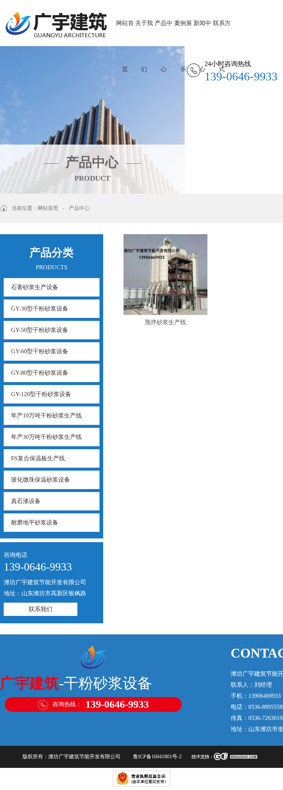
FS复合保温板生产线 (38, 458)
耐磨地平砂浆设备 (34, 522)
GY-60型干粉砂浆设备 (39, 351)
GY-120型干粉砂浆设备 (41, 394)
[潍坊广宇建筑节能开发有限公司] (56, 23)
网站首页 (125, 33)
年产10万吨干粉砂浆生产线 (46, 415)
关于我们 (144, 33)
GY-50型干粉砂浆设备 (39, 330)
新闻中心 (202, 33)
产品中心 (163, 33)
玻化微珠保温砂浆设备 (40, 480)
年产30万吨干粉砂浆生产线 (46, 437)
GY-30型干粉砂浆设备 (39, 308)
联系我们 (40, 609)
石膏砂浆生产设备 (34, 287)
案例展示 (183, 33)
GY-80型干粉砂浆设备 (39, 373)
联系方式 (222, 33)
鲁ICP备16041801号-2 (157, 756)
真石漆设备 (26, 501)
